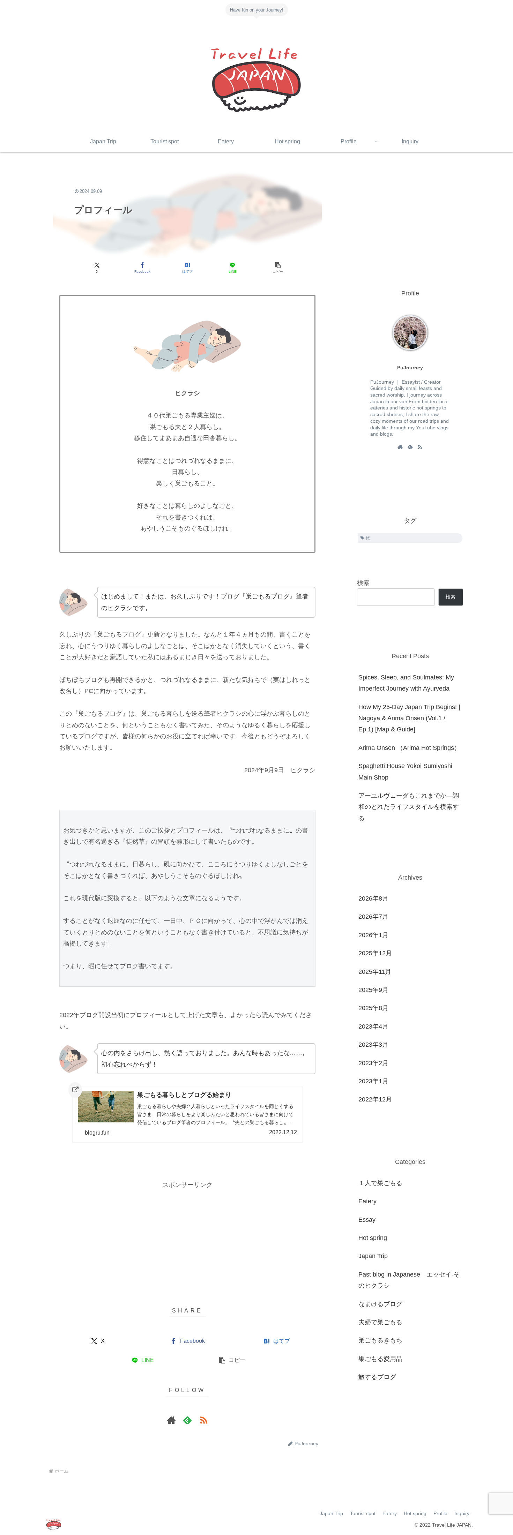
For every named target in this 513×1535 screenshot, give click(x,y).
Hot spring (415, 1513)
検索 (363, 582)
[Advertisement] (187, 1239)
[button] (277, 268)
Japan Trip (331, 1513)
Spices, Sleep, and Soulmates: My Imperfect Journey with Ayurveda (406, 683)
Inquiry (461, 1513)
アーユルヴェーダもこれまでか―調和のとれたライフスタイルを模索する (408, 807)
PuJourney (410, 367)
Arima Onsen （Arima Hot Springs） (409, 747)
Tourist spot (363, 1513)
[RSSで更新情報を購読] (203, 1420)
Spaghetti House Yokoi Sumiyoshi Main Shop (405, 771)
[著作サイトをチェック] (171, 1420)
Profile (440, 1513)
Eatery (389, 1513)
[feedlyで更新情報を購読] (187, 1420)
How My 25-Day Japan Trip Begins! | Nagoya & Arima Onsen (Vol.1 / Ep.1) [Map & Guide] (409, 718)
